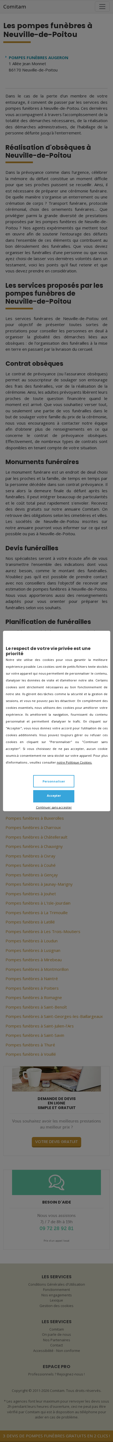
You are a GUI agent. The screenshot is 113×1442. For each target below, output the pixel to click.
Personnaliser (54, 781)
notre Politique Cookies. (74, 762)
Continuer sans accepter (54, 807)
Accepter (54, 795)
